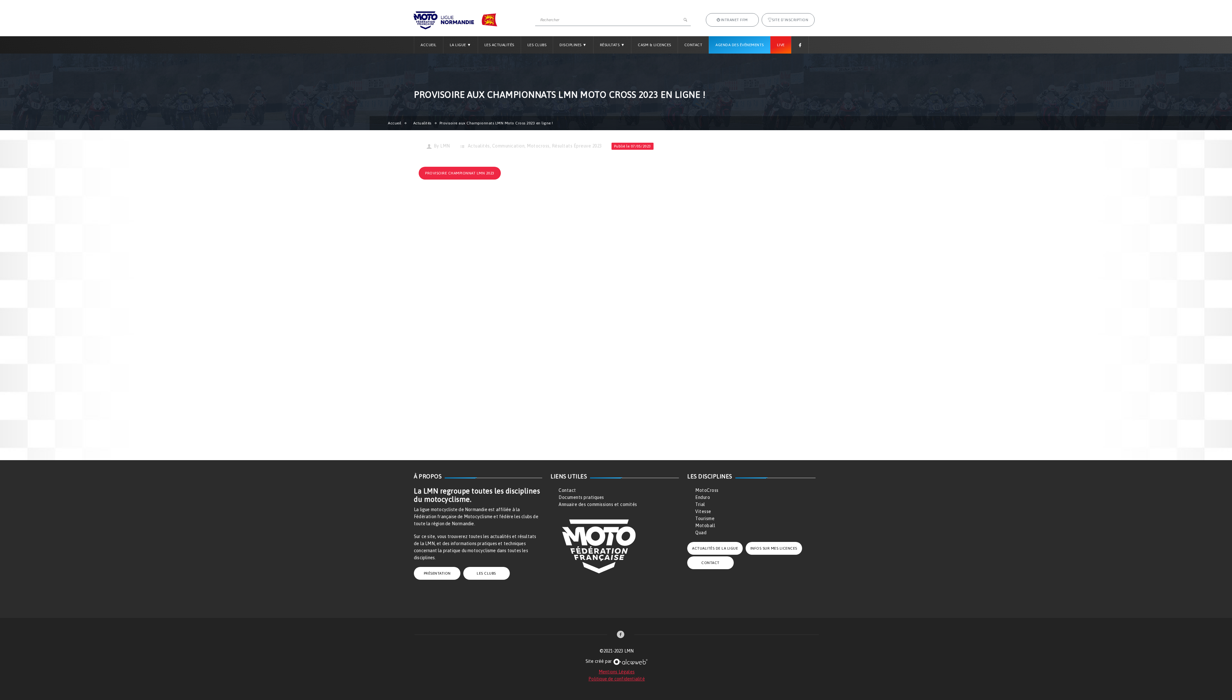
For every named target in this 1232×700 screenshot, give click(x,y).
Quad (700, 532)
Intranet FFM (734, 20)
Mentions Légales (617, 671)
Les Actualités (499, 45)
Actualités (422, 123)
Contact (693, 45)
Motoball (705, 525)
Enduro (702, 497)
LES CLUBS (486, 573)
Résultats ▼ (612, 45)
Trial (700, 504)
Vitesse (703, 511)
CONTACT (710, 563)
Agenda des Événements (739, 45)
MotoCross (707, 490)
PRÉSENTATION (437, 573)
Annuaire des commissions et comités (598, 504)
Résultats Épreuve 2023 (577, 145)
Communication (508, 145)
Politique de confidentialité (616, 678)
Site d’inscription (790, 20)
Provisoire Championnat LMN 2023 (459, 173)
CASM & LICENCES (654, 45)
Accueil (429, 45)
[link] (621, 635)
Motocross (538, 145)
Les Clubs (537, 45)
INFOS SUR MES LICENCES (773, 548)
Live (781, 45)
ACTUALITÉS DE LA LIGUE (715, 548)
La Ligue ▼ (460, 45)
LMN (445, 145)
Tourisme (704, 518)
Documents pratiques (581, 497)
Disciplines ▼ (573, 45)
